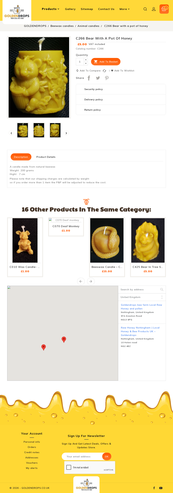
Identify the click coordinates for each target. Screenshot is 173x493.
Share (88, 78)
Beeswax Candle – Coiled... (111, 267)
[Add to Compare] (35, 248)
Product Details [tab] (46, 156)
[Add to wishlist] (35, 240)
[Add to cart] (35, 231)
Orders (32, 447)
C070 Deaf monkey (66, 226)
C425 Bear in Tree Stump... (152, 267)
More (123, 9)
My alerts (32, 468)
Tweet (97, 78)
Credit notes (32, 452)
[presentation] (11, 132)
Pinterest (106, 78)
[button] (63, 339)
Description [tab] (21, 156)
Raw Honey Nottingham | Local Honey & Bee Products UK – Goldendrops (140, 331)
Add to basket (106, 62)
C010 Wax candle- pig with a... (33, 267)
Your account (31, 433)
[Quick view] (35, 256)
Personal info (32, 441)
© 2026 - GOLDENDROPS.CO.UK (30, 487)
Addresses (31, 457)
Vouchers (32, 462)
